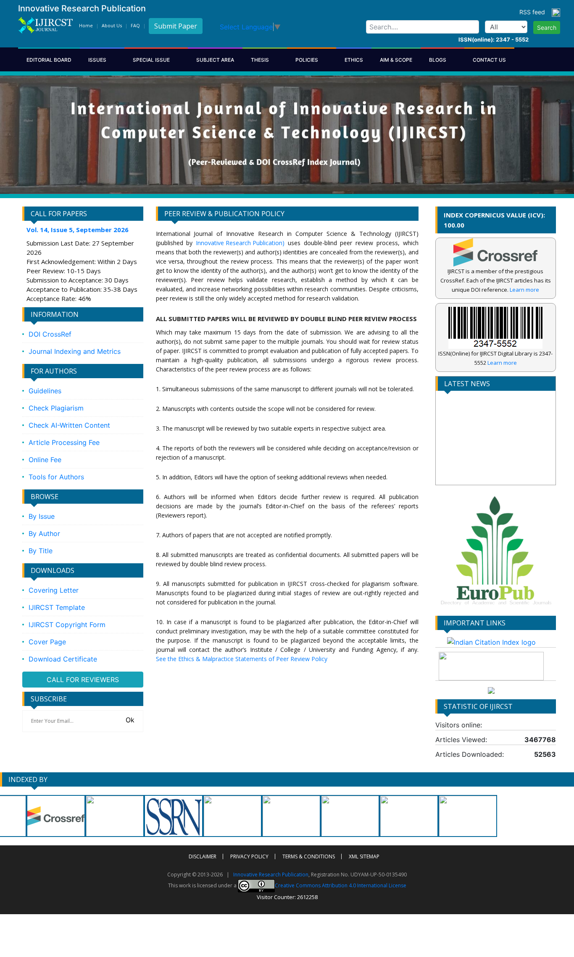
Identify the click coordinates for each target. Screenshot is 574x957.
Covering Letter (54, 590)
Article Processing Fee (64, 442)
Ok (129, 720)
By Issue (42, 516)
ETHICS (354, 60)
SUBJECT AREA (215, 60)
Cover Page (47, 642)
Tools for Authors (56, 477)
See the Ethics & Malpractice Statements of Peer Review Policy (241, 659)
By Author (44, 533)
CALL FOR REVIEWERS (83, 679)
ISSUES (98, 60)
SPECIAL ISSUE (152, 60)
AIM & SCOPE (396, 60)
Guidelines (45, 391)
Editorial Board (48, 60)
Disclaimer (202, 856)
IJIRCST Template (57, 607)
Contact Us (489, 60)
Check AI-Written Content (69, 425)
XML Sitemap (364, 856)
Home (86, 25)
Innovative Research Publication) (240, 243)
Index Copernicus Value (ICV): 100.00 (494, 220)
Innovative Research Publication (270, 874)
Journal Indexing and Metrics (75, 351)
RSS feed (535, 12)
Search (546, 27)
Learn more (524, 289)
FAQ (135, 25)
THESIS (260, 60)
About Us (112, 25)
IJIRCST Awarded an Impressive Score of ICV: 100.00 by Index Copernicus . (490, 471)
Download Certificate (63, 659)
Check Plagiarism (56, 408)
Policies (307, 60)
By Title (41, 550)
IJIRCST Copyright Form (67, 624)
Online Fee (45, 459)
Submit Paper (175, 26)
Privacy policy (249, 856)
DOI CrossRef (50, 334)
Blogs (438, 60)
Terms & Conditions (308, 856)
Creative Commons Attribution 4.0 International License (340, 885)
